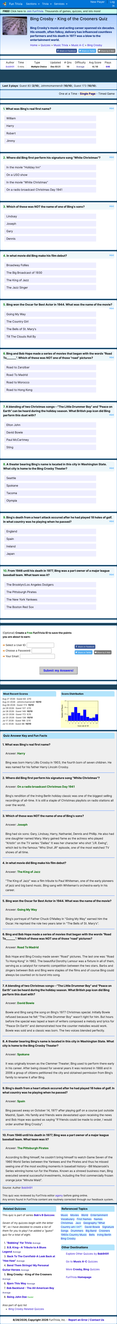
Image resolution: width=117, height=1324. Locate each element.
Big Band (91, 1230)
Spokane (12, 485)
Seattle (11, 478)
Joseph (11, 223)
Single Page (88, 93)
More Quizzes (83, 1269)
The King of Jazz (17, 280)
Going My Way (16, 314)
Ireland (11, 546)
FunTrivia (78, 1277)
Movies (74, 1215)
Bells (92, 1234)
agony (59, 1195)
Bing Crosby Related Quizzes (26, 1309)
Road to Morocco (17, 382)
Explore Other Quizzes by (87, 1253)
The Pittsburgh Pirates (21, 592)
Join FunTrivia (35, 11)
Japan (10, 553)
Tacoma (11, 493)
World (84, 1215)
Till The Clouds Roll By (21, 336)
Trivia (45, 3)
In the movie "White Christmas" (27, 182)
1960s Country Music (74, 1234)
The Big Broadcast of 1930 (24, 272)
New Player (97, 1)
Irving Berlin (104, 1234)
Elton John (13, 425)
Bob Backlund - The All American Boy (30, 1288)
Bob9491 (10, 66)
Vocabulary (67, 1219)
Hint (111, 108)
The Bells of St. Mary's (21, 329)
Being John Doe (17, 1296)
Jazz (78, 1222)
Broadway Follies (17, 265)
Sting (9, 447)
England (11, 531)
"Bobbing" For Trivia (19, 1242)
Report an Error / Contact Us (86, 1319)
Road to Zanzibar (18, 367)
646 (108, 66)
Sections (31, 3)
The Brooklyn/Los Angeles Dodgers (30, 584)
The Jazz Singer (17, 287)
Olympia (11, 500)
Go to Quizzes (82, 1261)
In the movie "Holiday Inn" (23, 167)
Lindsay (11, 216)
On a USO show (16, 175)
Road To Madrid (17, 375)
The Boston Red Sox (20, 607)
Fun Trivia (15, 4)
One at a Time (68, 93)
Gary (9, 231)
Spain (10, 539)
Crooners (104, 1230)
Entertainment (99, 1215)
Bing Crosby (68, 1238)
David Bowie (14, 432)
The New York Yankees (21, 599)
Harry (10, 126)
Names (98, 1219)
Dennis (11, 238)
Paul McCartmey (17, 440)
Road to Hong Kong (19, 390)
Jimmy (10, 141)
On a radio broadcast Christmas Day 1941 (34, 189)
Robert (11, 133)
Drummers (77, 1230)
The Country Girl (17, 321)
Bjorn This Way (16, 1283)
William (11, 118)
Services (59, 3)
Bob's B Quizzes (44, 1215)
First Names (84, 1219)
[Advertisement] (58, 75)
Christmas (67, 1222)
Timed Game (106, 93)
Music (64, 1215)
